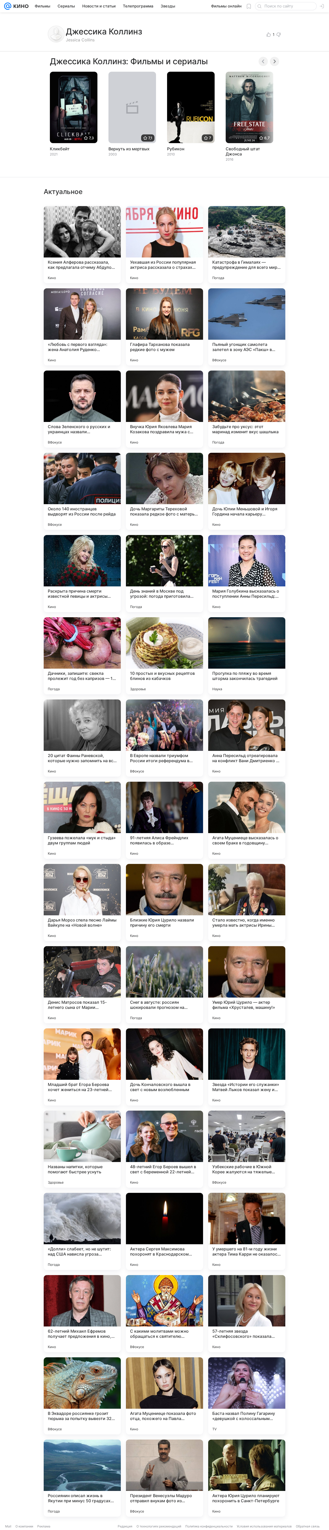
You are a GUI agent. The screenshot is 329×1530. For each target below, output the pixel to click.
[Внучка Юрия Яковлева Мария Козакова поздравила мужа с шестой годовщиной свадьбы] (164, 409)
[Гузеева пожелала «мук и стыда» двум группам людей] (82, 820)
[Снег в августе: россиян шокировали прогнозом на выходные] (164, 984)
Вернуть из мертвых (129, 148)
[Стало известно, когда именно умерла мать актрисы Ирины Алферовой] (246, 902)
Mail (8, 1526)
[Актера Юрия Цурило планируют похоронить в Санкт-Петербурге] (246, 1478)
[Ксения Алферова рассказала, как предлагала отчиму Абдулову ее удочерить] (82, 244)
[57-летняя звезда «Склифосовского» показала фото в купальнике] (246, 1313)
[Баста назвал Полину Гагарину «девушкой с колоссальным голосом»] (246, 1395)
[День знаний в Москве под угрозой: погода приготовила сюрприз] (164, 573)
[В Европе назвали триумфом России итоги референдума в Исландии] (164, 738)
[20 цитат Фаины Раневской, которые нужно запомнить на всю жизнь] (82, 738)
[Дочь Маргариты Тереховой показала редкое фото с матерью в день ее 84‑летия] (164, 491)
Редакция (125, 1526)
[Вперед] (274, 61)
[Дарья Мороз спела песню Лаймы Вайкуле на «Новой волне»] (82, 902)
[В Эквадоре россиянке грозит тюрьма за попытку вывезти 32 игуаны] (82, 1395)
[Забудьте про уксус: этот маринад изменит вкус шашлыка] (246, 409)
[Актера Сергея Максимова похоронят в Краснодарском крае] (164, 1231)
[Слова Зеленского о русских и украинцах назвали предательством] (82, 409)
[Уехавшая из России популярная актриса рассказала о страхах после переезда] (164, 244)
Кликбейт (60, 148)
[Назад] (263, 61)
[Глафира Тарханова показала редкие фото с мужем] (164, 326)
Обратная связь (308, 1526)
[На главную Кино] (20, 6)
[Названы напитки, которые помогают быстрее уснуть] (82, 1149)
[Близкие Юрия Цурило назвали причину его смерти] (164, 902)
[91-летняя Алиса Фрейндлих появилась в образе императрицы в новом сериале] (164, 820)
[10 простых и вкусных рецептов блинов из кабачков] (164, 655)
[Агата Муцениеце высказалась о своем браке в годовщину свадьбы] (246, 820)
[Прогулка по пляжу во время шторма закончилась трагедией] (246, 655)
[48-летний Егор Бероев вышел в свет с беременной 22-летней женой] (164, 1149)
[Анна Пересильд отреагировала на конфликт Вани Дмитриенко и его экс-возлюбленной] (246, 738)
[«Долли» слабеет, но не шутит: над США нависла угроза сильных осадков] (82, 1231)
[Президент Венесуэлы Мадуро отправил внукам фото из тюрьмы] (164, 1478)
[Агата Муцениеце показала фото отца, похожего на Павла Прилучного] (164, 1395)
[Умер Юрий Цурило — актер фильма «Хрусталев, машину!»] (246, 984)
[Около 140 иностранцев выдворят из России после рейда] (82, 491)
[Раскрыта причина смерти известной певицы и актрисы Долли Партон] (82, 573)
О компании (24, 1526)
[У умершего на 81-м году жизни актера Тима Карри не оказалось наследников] (246, 1231)
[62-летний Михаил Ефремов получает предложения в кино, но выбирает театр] (82, 1313)
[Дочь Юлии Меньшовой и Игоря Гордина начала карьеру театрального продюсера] (246, 491)
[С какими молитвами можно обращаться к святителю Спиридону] (164, 1313)
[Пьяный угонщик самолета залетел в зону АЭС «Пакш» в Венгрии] (246, 326)
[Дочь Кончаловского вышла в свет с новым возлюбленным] (164, 1066)
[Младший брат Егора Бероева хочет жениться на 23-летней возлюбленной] (82, 1066)
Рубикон (175, 148)
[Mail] (7, 6)
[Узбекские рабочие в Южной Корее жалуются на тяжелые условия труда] (246, 1149)
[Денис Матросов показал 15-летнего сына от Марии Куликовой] (82, 984)
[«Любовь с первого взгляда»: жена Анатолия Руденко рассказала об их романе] (82, 326)
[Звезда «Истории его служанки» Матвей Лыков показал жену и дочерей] (246, 1066)
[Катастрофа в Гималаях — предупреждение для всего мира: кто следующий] (246, 244)
